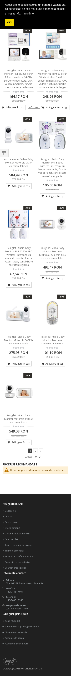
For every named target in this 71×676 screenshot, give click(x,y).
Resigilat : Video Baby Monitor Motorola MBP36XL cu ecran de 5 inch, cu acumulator (52, 253)
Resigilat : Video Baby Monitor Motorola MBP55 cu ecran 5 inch (18, 419)
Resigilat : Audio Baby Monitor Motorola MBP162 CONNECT (52, 340)
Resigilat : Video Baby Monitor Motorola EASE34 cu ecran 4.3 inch (18, 340)
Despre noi (10, 510)
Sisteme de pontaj (14, 637)
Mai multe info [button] (25, 13)
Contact (9, 516)
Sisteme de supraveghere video (22, 626)
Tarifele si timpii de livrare (18, 544)
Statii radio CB (12, 620)
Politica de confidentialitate (19, 556)
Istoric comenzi (12, 527)
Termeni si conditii (14, 550)
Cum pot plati (11, 539)
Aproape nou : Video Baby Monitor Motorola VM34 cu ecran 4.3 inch (18, 163)
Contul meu (11, 522)
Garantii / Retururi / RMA (17, 533)
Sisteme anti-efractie (16, 632)
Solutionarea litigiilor (15, 567)
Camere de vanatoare (16, 643)
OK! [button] (9, 22)
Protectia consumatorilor (18, 562)
